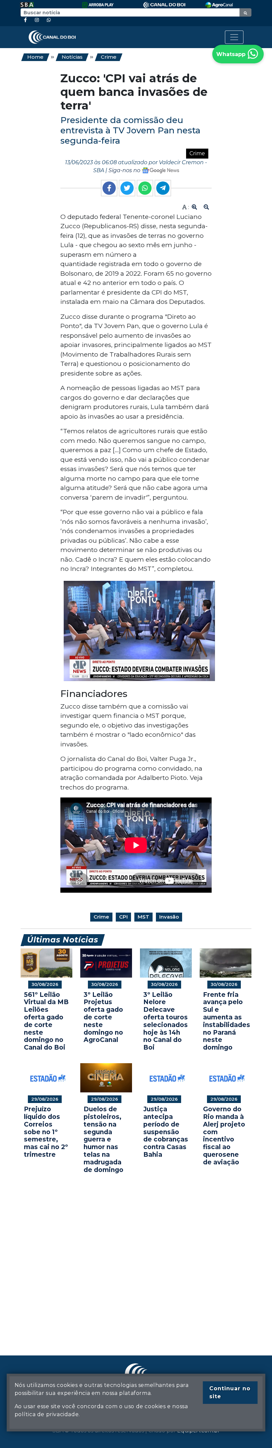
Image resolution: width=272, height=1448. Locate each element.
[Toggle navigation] (234, 37)
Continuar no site (229, 1392)
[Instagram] (37, 20)
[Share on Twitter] (127, 188)
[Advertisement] (136, 1254)
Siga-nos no (125, 170)
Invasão (169, 917)
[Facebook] (25, 20)
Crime (108, 57)
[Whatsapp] (48, 20)
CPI (123, 917)
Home (35, 57)
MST (143, 917)
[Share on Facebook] (109, 188)
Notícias (72, 57)
